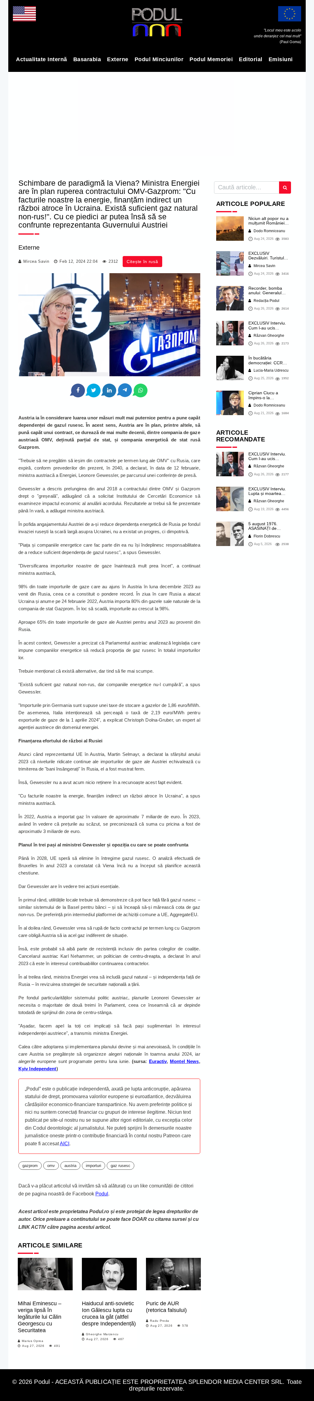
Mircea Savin (36, 261)
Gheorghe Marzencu (102, 1334)
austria (70, 1165)
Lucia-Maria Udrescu (271, 370)
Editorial (250, 59)
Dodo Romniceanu (269, 231)
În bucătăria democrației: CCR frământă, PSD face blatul (267, 364)
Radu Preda (159, 1320)
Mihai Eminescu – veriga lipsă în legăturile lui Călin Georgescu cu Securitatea (39, 1316)
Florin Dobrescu (266, 536)
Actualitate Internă (41, 59)
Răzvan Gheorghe (268, 335)
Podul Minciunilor (159, 59)
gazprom (30, 1165)
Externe (117, 59)
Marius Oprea (32, 1341)
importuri (93, 1165)
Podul (101, 1193)
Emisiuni (281, 59)
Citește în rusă (142, 261)
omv (51, 1165)
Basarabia (87, 59)
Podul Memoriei (211, 59)
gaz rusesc (120, 1165)
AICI (64, 1143)
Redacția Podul (266, 301)
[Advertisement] (157, 123)
